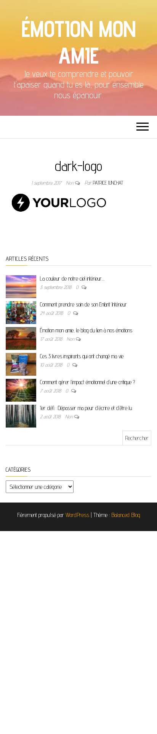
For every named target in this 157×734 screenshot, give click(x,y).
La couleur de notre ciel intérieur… (72, 278)
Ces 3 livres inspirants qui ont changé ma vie (81, 356)
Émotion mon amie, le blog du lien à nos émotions (86, 330)
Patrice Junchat (108, 183)
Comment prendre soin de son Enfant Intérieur (83, 304)
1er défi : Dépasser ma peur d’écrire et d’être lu (86, 408)
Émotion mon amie (78, 42)
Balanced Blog (125, 515)
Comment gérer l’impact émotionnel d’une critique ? (87, 382)
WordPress (77, 515)
